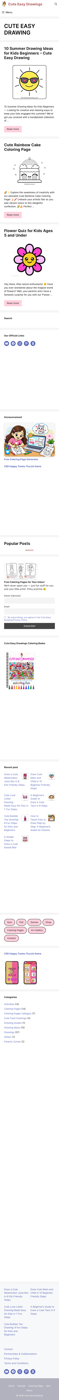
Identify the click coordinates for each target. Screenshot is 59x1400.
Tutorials (21, 1386)
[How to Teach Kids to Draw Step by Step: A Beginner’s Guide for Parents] (51, 818)
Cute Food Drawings (15, 1018)
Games (34, 922)
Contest (11, 938)
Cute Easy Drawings (25, 4)
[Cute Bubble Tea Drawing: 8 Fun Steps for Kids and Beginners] (25, 818)
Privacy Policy (11, 1358)
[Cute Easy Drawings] (4, 4)
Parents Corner (12, 1041)
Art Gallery (37, 930)
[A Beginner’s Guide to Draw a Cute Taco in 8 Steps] (51, 798)
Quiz (9, 922)
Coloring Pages (15, 930)
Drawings (9, 1032)
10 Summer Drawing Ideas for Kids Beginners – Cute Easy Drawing (28, 53)
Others (8, 1037)
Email (6, 606)
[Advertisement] (29, 375)
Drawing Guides (13, 1023)
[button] (56, 4)
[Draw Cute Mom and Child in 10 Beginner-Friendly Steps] (51, 777)
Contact (8, 1349)
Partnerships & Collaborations (20, 1353)
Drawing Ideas (12, 1027)
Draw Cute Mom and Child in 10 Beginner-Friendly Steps (40, 781)
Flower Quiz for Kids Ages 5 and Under (28, 233)
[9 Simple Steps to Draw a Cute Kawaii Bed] (25, 839)
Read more (13, 129)
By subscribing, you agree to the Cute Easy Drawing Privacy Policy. (27, 618)
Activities (9, 1004)
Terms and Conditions (16, 1363)
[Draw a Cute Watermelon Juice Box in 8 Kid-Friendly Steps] (25, 777)
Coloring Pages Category (17, 1013)
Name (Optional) (12, 595)
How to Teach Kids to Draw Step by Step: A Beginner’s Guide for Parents (40, 823)
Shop (48, 922)
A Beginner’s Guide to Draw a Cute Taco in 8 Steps (42, 1310)
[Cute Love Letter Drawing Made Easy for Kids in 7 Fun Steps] (25, 798)
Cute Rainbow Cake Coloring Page (22, 147)
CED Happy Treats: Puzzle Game (22, 466)
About (29, 1390)
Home (11, 1386)
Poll (21, 922)
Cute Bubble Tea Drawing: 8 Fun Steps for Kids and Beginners (11, 823)
